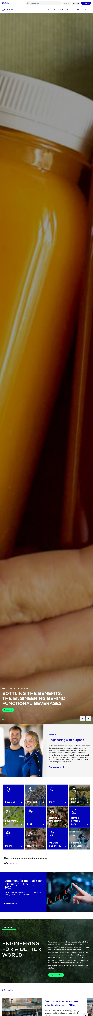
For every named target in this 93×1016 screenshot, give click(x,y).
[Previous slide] (82, 718)
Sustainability (9, 927)
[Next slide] (88, 718)
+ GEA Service (9, 863)
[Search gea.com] (28, 3)
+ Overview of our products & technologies (24, 858)
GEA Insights (7, 990)
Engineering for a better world (15, 688)
